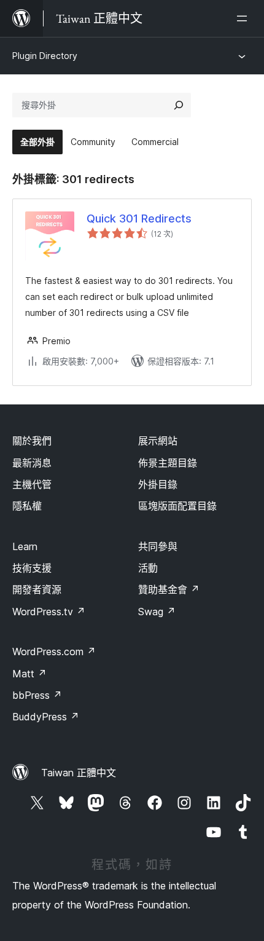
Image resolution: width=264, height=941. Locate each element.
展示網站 (157, 441)
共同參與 (157, 546)
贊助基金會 (169, 589)
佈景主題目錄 (167, 463)
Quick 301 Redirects (139, 218)
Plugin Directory (44, 55)
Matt (29, 673)
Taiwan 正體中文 (78, 772)
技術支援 (32, 568)
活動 (148, 568)
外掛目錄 (157, 484)
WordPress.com (54, 651)
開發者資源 (36, 589)
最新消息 (32, 463)
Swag (157, 611)
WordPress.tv (48, 611)
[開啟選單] (244, 18)
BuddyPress (45, 717)
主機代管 (32, 484)
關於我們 (32, 441)
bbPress (37, 695)
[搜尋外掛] (178, 105)
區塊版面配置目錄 (177, 506)
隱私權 (27, 506)
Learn (24, 546)
